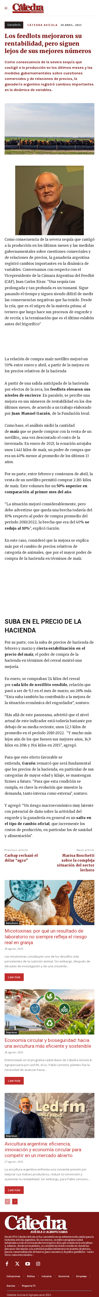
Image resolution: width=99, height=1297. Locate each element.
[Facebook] (7, 1264)
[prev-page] (7, 1202)
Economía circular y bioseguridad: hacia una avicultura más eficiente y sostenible (48, 1043)
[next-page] (15, 1202)
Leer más (14, 977)
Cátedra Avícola (42, 25)
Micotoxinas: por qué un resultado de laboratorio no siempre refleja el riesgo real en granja (46, 936)
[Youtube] (27, 1264)
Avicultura (12, 923)
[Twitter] (17, 1264)
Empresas (11, 1032)
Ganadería (13, 24)
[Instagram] (38, 1264)
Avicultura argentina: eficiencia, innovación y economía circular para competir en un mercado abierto (43, 1149)
